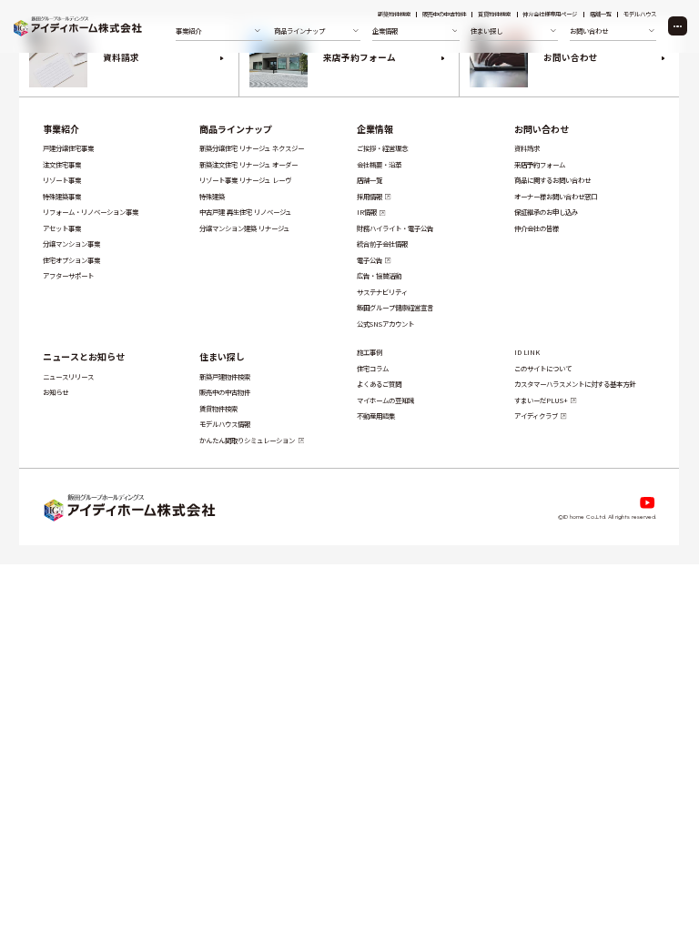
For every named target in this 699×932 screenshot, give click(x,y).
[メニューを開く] (677, 25)
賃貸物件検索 (494, 14)
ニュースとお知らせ (84, 356)
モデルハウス (639, 14)
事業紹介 (61, 129)
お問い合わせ (541, 129)
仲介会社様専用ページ (549, 14)
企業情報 (376, 129)
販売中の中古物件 (444, 14)
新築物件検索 (394, 14)
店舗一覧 (601, 14)
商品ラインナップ (236, 129)
